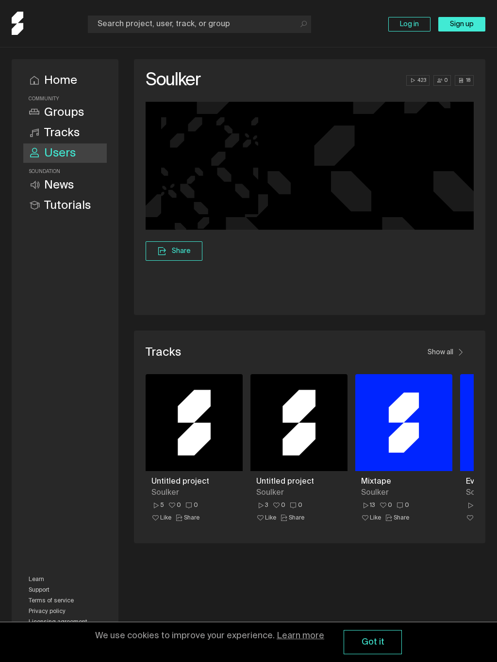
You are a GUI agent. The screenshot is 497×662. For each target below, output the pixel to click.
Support (39, 590)
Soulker (165, 493)
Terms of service (51, 601)
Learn (36, 580)
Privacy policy (47, 612)
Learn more (300, 635)
